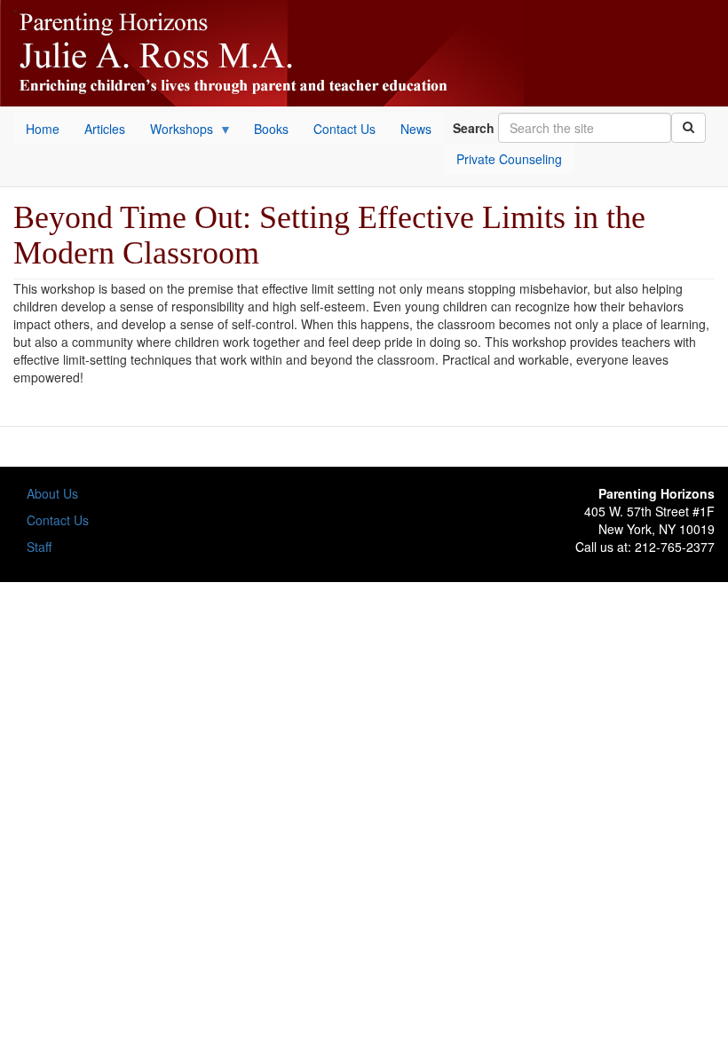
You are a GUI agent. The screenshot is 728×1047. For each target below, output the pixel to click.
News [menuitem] (415, 129)
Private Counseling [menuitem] (509, 159)
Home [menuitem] (42, 129)
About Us (52, 493)
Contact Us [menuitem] (344, 129)
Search (474, 128)
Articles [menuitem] (104, 129)
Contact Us (58, 520)
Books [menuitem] (271, 129)
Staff (39, 546)
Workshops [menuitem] (175, 132)
